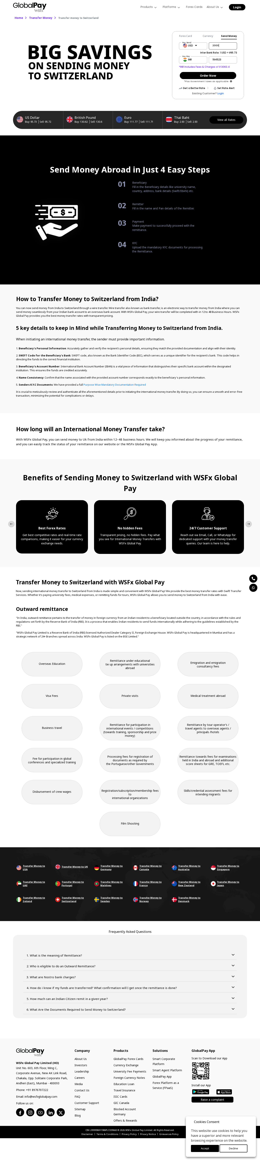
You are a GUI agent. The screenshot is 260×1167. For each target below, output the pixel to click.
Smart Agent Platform (167, 1070)
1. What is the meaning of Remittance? (54, 955)
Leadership (82, 1071)
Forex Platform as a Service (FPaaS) (166, 1085)
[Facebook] (20, 1112)
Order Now (208, 75)
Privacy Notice (148, 1134)
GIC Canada (121, 1103)
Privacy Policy (129, 1134)
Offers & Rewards (125, 1120)
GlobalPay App (162, 1076)
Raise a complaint (212, 1100)
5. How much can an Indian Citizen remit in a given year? (67, 999)
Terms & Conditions (107, 1134)
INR (190, 59)
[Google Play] (201, 1091)
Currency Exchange (126, 1065)
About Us (81, 1059)
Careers (80, 1078)
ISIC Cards (120, 1096)
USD (190, 45)
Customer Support (87, 1103)
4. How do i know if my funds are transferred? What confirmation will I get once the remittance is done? (102, 988)
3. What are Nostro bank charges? (51, 977)
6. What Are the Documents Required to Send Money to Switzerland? (76, 1009)
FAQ (77, 1096)
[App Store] (224, 1091)
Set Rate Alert (226, 88)
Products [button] (149, 7)
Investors (81, 1065)
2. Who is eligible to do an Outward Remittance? (61, 966)
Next (248, 524)
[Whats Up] (253, 588)
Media (79, 1084)
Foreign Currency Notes (129, 1078)
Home (19, 18)
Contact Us (82, 1090)
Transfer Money (40, 18)
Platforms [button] (171, 7)
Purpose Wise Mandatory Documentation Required (114, 384)
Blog (78, 1115)
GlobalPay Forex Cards (128, 1059)
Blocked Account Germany (125, 1111)
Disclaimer (87, 1134)
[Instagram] (30, 1112)
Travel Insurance (124, 1090)
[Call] (253, 579)
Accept (205, 1148)
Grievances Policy (169, 1134)
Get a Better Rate (194, 88)
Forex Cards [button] (195, 7)
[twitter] (61, 1112)
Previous (11, 524)
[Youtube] (40, 1112)
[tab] (187, 36)
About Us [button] (213, 7)
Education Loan (124, 1084)
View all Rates (226, 120)
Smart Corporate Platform (164, 1061)
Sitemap (80, 1109)
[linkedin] (50, 1112)
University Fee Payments (130, 1071)
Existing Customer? (208, 93)
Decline (233, 1148)
